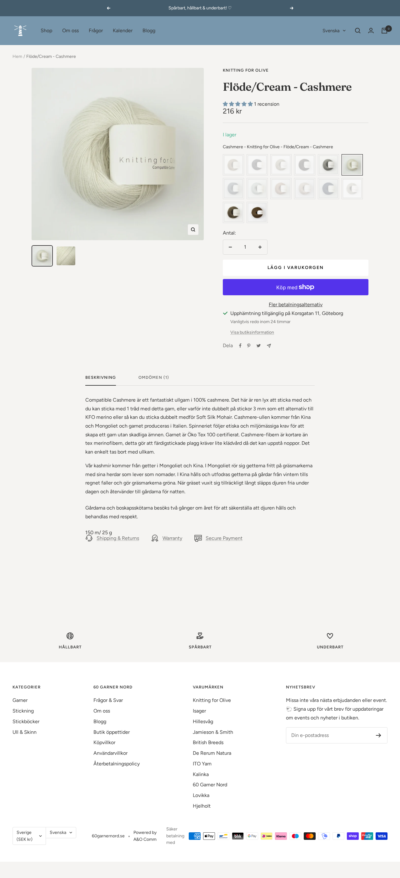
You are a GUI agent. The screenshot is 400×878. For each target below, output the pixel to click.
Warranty (172, 538)
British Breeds (208, 742)
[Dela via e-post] (269, 346)
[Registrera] (378, 735)
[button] (238, 104)
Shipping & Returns (118, 538)
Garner (20, 700)
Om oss (70, 30)
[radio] (233, 164)
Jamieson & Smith (213, 732)
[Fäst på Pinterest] (248, 345)
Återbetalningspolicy (116, 764)
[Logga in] (371, 30)
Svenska (331, 30)
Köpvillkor (104, 742)
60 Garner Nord (210, 785)
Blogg (148, 30)
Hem (17, 56)
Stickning (23, 711)
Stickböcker (25, 721)
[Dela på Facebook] (240, 345)
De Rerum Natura (212, 753)
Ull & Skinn (24, 732)
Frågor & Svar (108, 700)
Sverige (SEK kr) (24, 836)
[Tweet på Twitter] (258, 345)
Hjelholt (202, 806)
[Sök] (358, 30)
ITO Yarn (202, 764)
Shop (46, 30)
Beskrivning (100, 377)
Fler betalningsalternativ (295, 304)
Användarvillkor (110, 753)
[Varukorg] (384, 30)
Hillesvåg (203, 721)
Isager (199, 711)
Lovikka (201, 795)
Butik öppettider (111, 732)
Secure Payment (224, 538)
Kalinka (201, 774)
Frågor (96, 30)
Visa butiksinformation (252, 332)
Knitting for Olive (246, 70)
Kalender (122, 30)
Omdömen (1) (153, 377)
